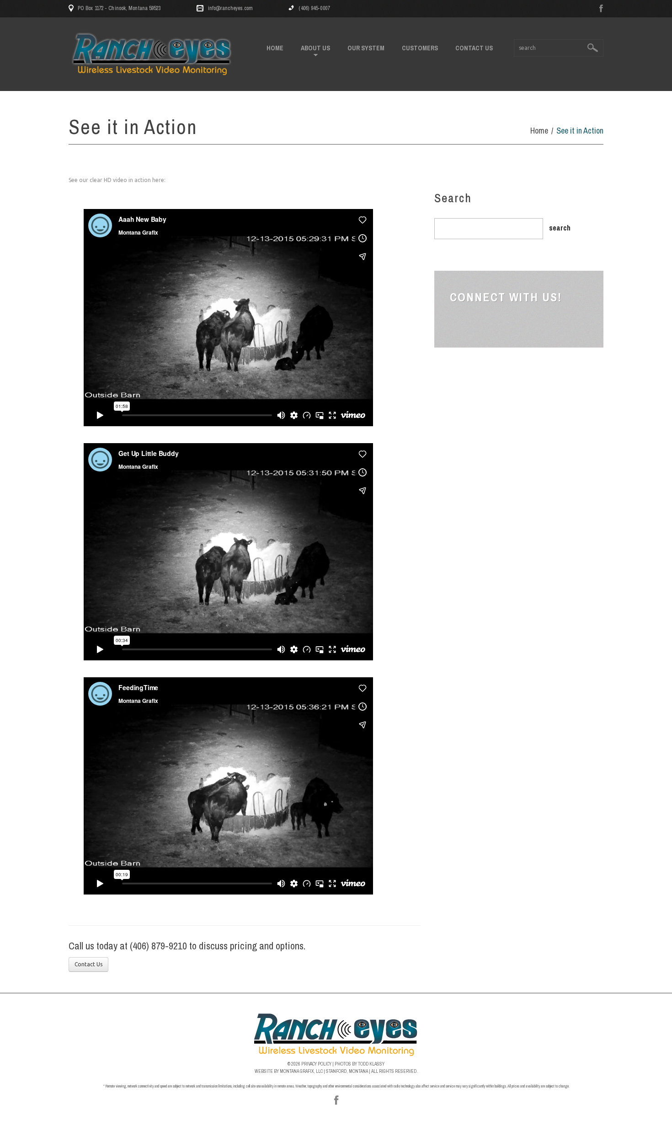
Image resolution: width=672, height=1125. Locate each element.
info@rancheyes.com (230, 8)
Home (275, 48)
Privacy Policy (316, 1064)
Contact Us (474, 48)
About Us (315, 48)
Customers (420, 48)
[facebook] (601, 9)
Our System (365, 48)
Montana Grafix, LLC (301, 1071)
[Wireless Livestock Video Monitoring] (336, 1034)
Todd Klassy (371, 1064)
